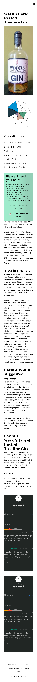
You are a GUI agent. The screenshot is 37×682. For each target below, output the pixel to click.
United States (11, 159)
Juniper (27, 142)
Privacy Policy (13, 665)
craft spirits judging (16, 227)
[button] (1, 681)
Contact (18, 671)
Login (30, 514)
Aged (13, 151)
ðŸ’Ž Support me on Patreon (18, 207)
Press (27, 668)
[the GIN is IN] (9, 4)
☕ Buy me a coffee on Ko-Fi (18, 215)
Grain (19, 147)
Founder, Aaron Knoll (15, 668)
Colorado (24, 155)
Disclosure (25, 665)
